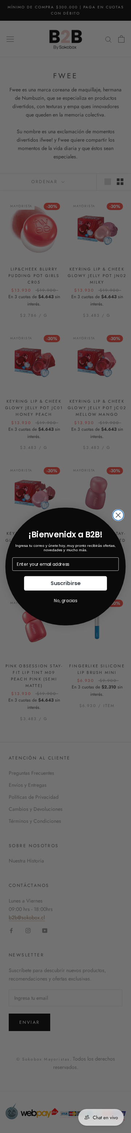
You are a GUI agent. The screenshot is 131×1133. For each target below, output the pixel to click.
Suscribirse (65, 583)
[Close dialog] (118, 515)
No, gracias (65, 601)
